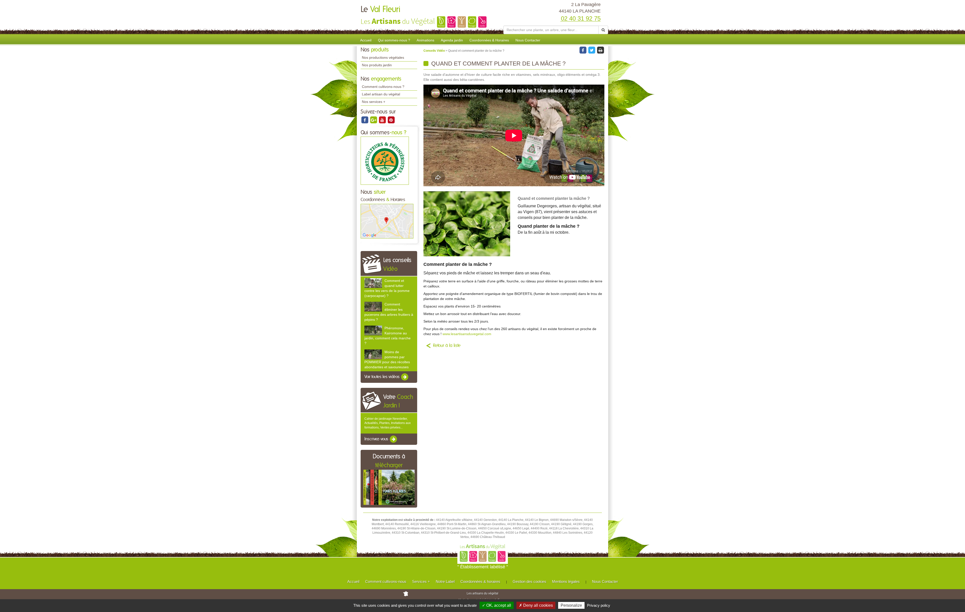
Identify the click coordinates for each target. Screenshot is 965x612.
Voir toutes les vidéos (382, 377)
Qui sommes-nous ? (394, 40)
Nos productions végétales (383, 57)
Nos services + (373, 102)
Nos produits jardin (377, 65)
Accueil (365, 40)
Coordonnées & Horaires (489, 40)
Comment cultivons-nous (385, 581)
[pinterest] (391, 119)
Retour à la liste (447, 345)
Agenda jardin (452, 40)
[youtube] (382, 119)
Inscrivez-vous (376, 439)
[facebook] (365, 119)
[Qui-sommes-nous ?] (385, 160)
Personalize (571, 605)
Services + (421, 581)
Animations (425, 40)
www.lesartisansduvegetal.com (467, 334)
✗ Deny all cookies (536, 605)
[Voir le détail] (373, 283)
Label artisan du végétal (381, 94)
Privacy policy (598, 605)
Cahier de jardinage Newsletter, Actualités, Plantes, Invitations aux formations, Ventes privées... (387, 423)
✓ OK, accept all (496, 605)
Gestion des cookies (529, 581)
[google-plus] (373, 119)
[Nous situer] (387, 221)
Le (380, 9)
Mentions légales (566, 581)
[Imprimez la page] (600, 50)
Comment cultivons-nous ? (383, 87)
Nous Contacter (527, 40)
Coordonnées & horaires (480, 581)
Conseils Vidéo (434, 50)
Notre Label (445, 581)
